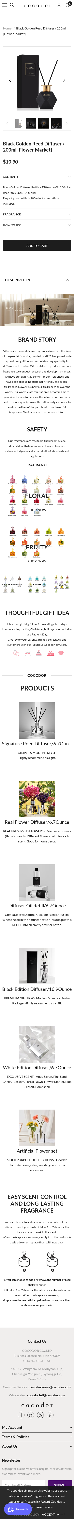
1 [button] (35, 599)
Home (7, 28)
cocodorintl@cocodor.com (46, 1395)
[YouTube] (40, 1415)
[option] (37, 80)
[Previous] (10, 80)
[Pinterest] (50, 1415)
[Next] (64, 80)
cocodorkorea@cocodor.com (50, 1387)
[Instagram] (30, 1415)
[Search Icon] (16, 5)
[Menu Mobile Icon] (4, 5)
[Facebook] (21, 1415)
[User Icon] (59, 5)
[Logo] (37, 4)
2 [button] (39, 599)
